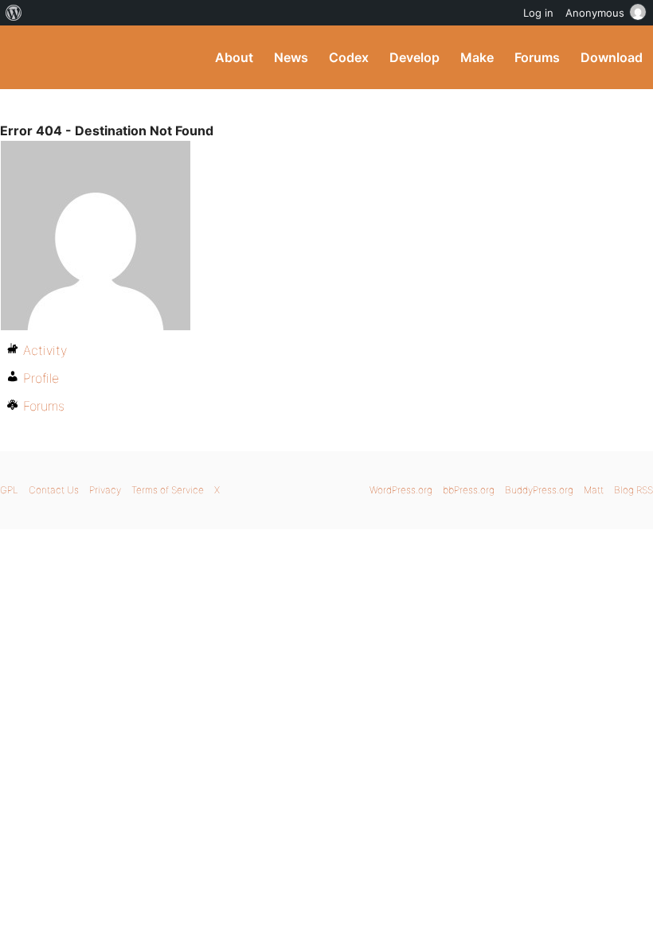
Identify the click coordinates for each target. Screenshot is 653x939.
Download (612, 57)
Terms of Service (167, 490)
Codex (349, 57)
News (291, 57)
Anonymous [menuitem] (594, 12)
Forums (537, 57)
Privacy (105, 490)
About (234, 57)
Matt (594, 490)
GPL (9, 490)
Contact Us (54, 490)
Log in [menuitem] (538, 12)
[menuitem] (14, 12)
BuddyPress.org (26, 57)
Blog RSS (633, 490)
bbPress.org (469, 490)
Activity (45, 350)
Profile (41, 378)
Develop (414, 57)
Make (477, 57)
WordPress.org (401, 490)
